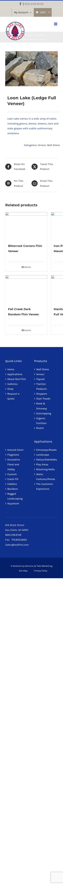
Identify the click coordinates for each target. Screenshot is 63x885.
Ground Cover (15, 449)
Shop (10, 388)
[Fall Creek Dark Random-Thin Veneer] (26, 289)
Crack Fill (12, 479)
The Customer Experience (44, 486)
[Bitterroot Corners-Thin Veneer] (26, 226)
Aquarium (13, 503)
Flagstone (13, 454)
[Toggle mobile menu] (56, 24)
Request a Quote (13, 396)
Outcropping (43, 413)
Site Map (23, 571)
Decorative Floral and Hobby (13, 464)
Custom (12, 474)
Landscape (42, 454)
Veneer (42, 145)
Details (27, 267)
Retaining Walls (45, 469)
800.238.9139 (33, 4)
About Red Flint (16, 379)
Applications (14, 374)
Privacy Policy (40, 571)
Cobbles (12, 484)
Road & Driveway (41, 406)
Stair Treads (43, 398)
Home (10, 369)
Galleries (12, 384)
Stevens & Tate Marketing (38, 566)
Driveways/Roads (46, 449)
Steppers (41, 393)
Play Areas (42, 464)
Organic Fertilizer (41, 421)
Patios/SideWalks (46, 459)
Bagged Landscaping (15, 496)
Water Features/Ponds (45, 477)
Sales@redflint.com (17, 544)
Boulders (12, 488)
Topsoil (40, 379)
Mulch (40, 428)
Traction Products (41, 386)
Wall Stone (53, 145)
